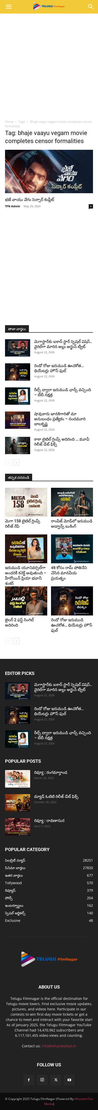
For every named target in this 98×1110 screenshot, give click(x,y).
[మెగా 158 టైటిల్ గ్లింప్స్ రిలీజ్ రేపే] (26, 502)
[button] (9, 7)
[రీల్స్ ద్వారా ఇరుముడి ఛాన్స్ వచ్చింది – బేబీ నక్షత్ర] (17, 396)
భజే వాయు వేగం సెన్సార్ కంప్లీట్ (29, 199)
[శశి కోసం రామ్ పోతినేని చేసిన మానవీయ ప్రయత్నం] (72, 548)
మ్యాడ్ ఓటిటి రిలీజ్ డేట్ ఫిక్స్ (56, 796)
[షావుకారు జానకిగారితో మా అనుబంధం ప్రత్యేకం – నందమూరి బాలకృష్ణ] (17, 420)
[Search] (91, 7)
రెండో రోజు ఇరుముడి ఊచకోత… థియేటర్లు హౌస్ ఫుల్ (59, 368)
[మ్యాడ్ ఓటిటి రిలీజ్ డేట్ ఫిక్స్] (17, 803)
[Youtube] (69, 1080)
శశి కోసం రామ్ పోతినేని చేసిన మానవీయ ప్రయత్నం (69, 573)
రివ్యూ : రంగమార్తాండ (50, 772)
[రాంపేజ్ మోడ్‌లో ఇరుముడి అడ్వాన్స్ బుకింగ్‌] (72, 502)
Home (9, 121)
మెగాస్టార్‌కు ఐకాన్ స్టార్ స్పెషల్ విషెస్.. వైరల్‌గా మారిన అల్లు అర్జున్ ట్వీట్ (63, 344)
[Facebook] (29, 1080)
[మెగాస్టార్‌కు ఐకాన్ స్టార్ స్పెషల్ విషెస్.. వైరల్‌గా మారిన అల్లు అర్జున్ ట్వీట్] (17, 348)
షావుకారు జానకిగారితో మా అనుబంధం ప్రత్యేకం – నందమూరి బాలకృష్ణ (59, 418)
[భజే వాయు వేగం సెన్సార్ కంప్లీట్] (49, 171)
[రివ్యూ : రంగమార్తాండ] (17, 779)
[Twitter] (56, 1080)
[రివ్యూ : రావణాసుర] (17, 827)
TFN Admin (12, 206)
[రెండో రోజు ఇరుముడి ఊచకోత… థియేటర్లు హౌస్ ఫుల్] (17, 372)
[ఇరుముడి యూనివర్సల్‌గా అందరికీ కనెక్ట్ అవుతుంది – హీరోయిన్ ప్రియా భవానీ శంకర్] (26, 548)
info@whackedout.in (59, 1046)
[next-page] (16, 462)
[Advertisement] (49, 65)
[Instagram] (42, 1080)
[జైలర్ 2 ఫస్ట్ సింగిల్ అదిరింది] (26, 600)
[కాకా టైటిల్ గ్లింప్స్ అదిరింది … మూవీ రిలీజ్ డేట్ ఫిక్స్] (17, 445)
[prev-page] (8, 462)
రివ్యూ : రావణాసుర (49, 820)
